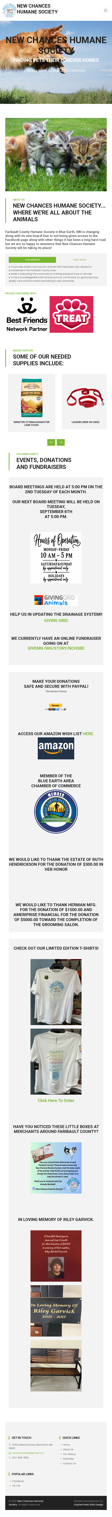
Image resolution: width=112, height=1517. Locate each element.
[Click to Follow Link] (56, 600)
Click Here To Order (56, 1100)
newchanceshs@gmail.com (28, 1453)
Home (66, 1444)
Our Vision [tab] (79, 259)
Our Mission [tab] (32, 259)
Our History (69, 1454)
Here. (88, 733)
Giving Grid (56, 620)
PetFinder (68, 1459)
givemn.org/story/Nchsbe (56, 648)
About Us (68, 1449)
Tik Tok (16, 1486)
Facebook (18, 1481)
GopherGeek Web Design (88, 1504)
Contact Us (69, 1463)
